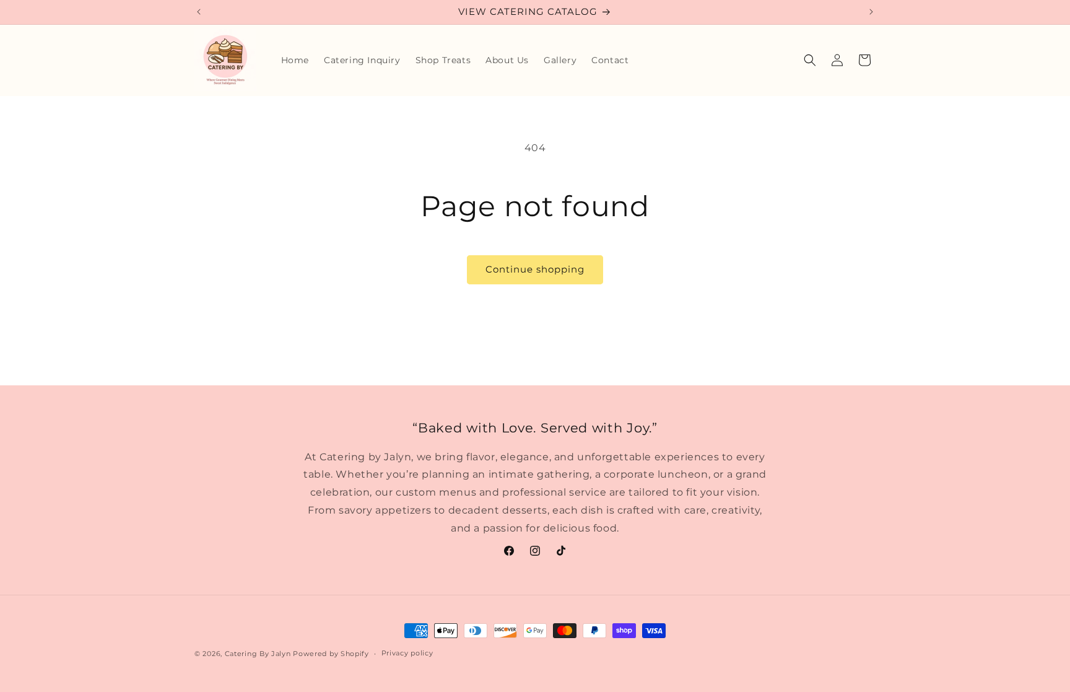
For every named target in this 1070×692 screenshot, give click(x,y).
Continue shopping (535, 269)
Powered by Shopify (331, 653)
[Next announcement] (871, 12)
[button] (810, 60)
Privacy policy (407, 653)
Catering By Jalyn (258, 653)
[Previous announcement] (198, 12)
